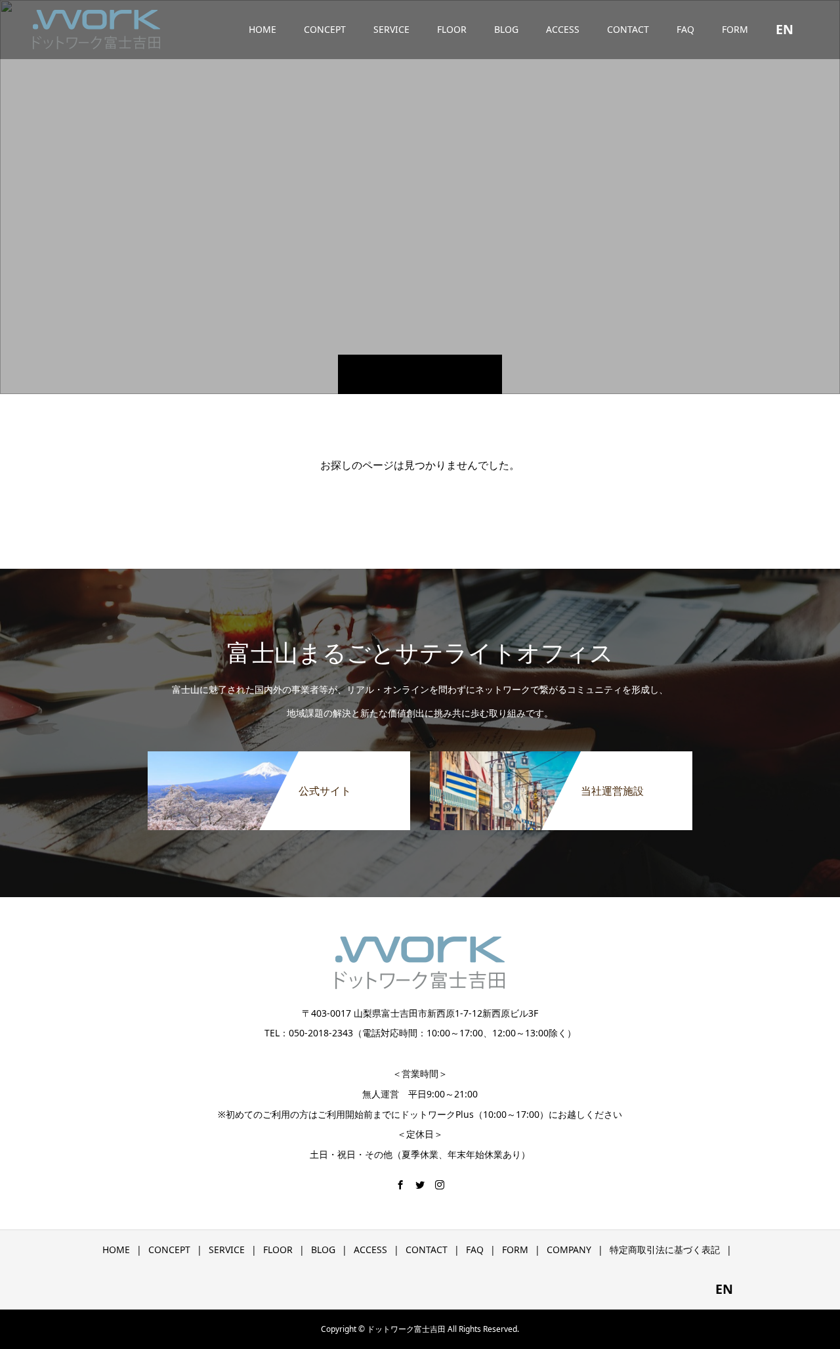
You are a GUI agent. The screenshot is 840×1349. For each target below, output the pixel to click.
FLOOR (452, 29)
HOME (262, 29)
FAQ (685, 29)
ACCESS (562, 29)
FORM (735, 29)
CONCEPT (325, 29)
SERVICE (391, 29)
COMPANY (569, 1249)
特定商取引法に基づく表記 (665, 1249)
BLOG (506, 29)
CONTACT (628, 29)
